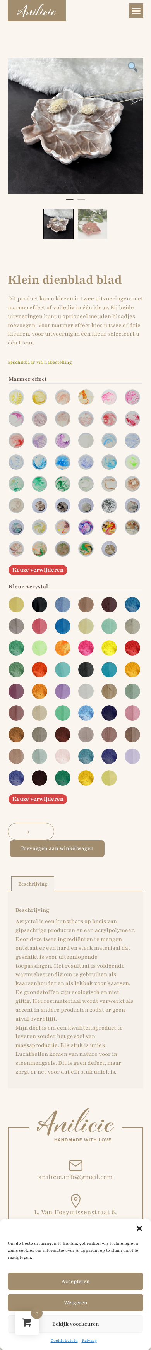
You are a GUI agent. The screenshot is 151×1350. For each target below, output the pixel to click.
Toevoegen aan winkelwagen (57, 848)
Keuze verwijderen (37, 570)
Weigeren (76, 1302)
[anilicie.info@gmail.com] (75, 1165)
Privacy (89, 1340)
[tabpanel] (75, 126)
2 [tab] (81, 203)
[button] (139, 1228)
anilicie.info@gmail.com (75, 1177)
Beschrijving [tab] (32, 884)
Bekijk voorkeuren (75, 1324)
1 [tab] (70, 203)
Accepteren (76, 1281)
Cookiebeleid (64, 1340)
